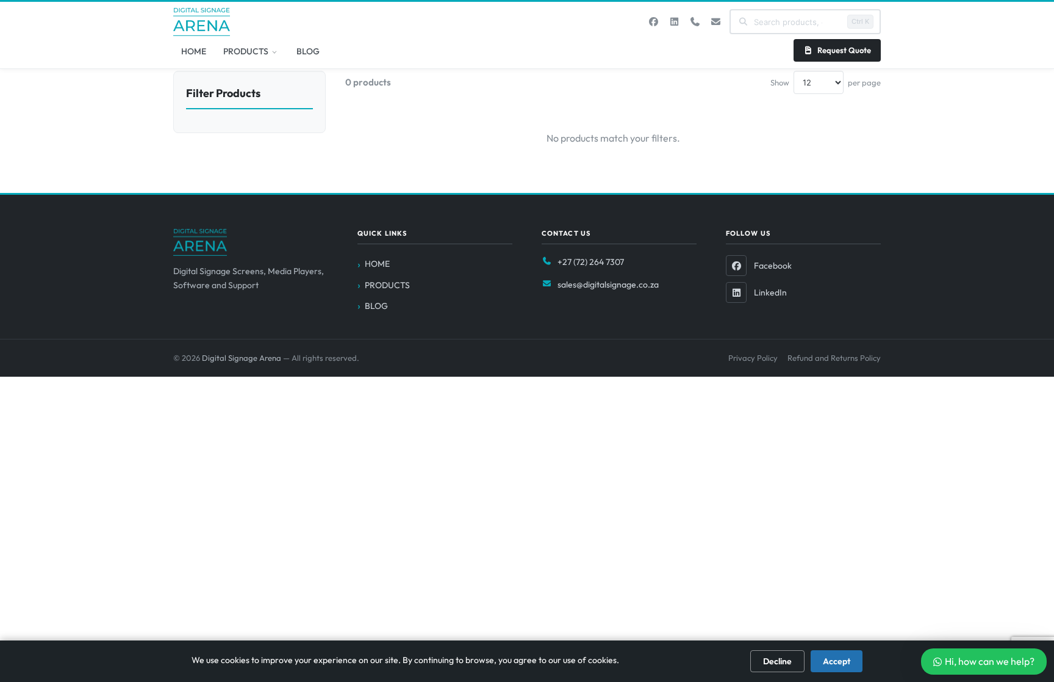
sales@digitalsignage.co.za (608, 284)
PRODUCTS (245, 51)
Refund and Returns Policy (834, 358)
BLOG (308, 51)
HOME (193, 51)
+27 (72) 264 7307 (590, 261)
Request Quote (844, 50)
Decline (777, 661)
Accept (836, 661)
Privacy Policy (753, 358)
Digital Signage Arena (242, 358)
